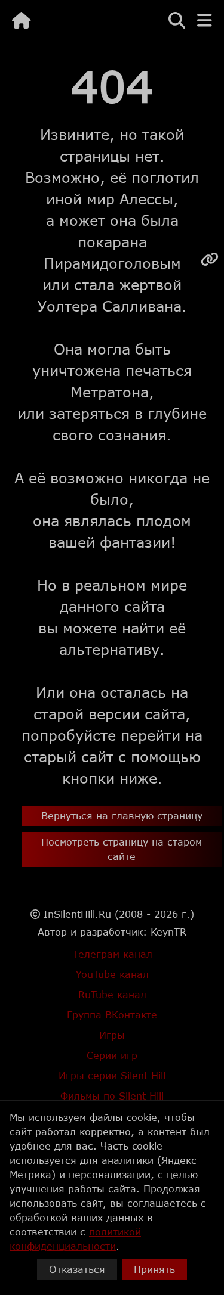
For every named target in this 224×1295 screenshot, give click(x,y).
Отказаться (77, 1269)
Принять (154, 1269)
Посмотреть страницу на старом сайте (121, 849)
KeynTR (168, 931)
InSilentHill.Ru (77, 914)
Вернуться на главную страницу (121, 815)
